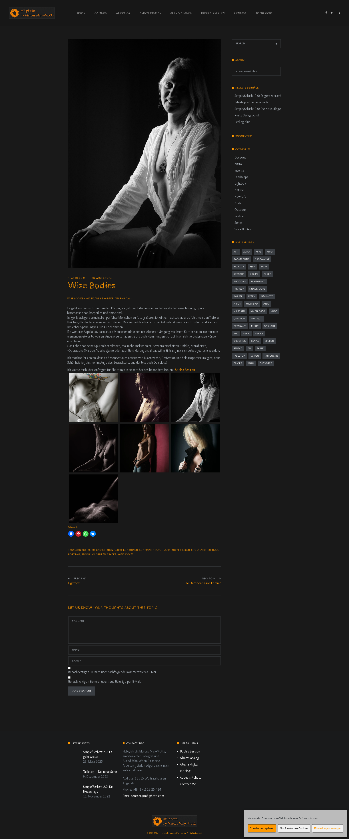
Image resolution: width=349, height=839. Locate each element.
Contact (240, 12)
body (110, 550)
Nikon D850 (257, 311)
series (259, 333)
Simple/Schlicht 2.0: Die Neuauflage (257, 109)
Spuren (101, 554)
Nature (239, 190)
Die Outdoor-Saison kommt (202, 583)
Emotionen (130, 550)
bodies (100, 550)
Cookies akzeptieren (262, 828)
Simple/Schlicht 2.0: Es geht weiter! (257, 96)
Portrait (239, 216)
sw (250, 348)
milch (237, 304)
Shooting (88, 554)
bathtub (239, 266)
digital (238, 164)
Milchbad (252, 304)
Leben (186, 550)
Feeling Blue (242, 122)
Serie (246, 333)
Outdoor (240, 210)
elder (118, 550)
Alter (91, 550)
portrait (74, 554)
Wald (251, 363)
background (242, 259)
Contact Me (188, 784)
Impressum (264, 12)
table (260, 348)
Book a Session (213, 12)
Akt (84, 550)
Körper (176, 550)
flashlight (258, 281)
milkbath (239, 311)
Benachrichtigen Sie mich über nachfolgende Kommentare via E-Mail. (112, 672)
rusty (255, 326)
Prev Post (80, 578)
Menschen (204, 550)
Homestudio (161, 550)
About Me (123, 12)
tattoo (254, 356)
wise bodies (126, 554)
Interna (239, 170)
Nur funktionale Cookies (294, 828)
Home (81, 12)
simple (255, 341)
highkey (239, 289)
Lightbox (74, 583)
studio (238, 348)
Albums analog (189, 758)
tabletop (239, 356)
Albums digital (189, 764)
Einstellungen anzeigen (327, 828)
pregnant (240, 326)
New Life (240, 197)
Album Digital (150, 12)
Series (238, 223)
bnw (252, 266)
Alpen (246, 251)
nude (215, 550)
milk (266, 304)
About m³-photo (191, 778)
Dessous (240, 157)
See (236, 333)
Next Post (208, 578)
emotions (145, 550)
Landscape (241, 177)
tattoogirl (271, 356)
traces (111, 554)
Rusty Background (246, 115)
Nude (238, 203)
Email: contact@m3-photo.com (143, 796)
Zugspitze (266, 363)
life (193, 550)
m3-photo (267, 296)
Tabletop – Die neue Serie (251, 102)
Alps (258, 251)
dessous (239, 274)
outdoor (239, 318)
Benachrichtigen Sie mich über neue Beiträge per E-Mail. (104, 682)
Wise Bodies (104, 278)
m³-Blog (101, 12)
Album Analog (181, 12)
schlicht (269, 326)
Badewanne (262, 259)
